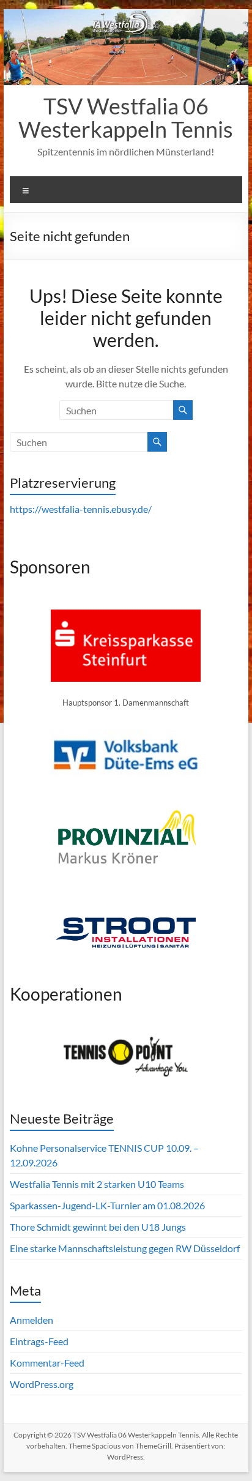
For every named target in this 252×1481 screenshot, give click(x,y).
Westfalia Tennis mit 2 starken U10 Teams (97, 1184)
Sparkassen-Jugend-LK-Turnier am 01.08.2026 (107, 1205)
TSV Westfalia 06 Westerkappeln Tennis (125, 117)
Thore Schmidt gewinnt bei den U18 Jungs (98, 1227)
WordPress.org (41, 1384)
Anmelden (31, 1320)
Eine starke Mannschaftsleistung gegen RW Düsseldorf (125, 1248)
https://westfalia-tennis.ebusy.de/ (81, 509)
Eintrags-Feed (39, 1341)
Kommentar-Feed (47, 1362)
